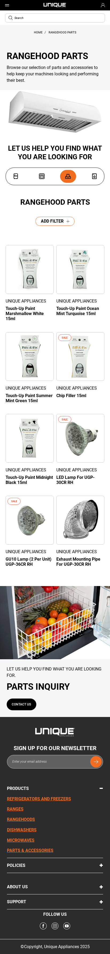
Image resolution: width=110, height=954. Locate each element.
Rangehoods (21, 819)
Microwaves (20, 840)
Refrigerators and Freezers (39, 798)
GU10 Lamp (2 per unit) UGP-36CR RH (29, 562)
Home (38, 32)
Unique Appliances (26, 301)
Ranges (15, 809)
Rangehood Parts (62, 32)
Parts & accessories (30, 850)
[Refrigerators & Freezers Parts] (15, 176)
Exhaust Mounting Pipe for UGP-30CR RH (78, 562)
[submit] (96, 761)
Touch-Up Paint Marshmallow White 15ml (25, 313)
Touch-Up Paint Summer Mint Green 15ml (29, 398)
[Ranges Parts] (41, 176)
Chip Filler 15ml (71, 395)
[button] (11, 18)
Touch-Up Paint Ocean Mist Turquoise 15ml (77, 311)
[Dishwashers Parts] (94, 176)
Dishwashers (22, 829)
